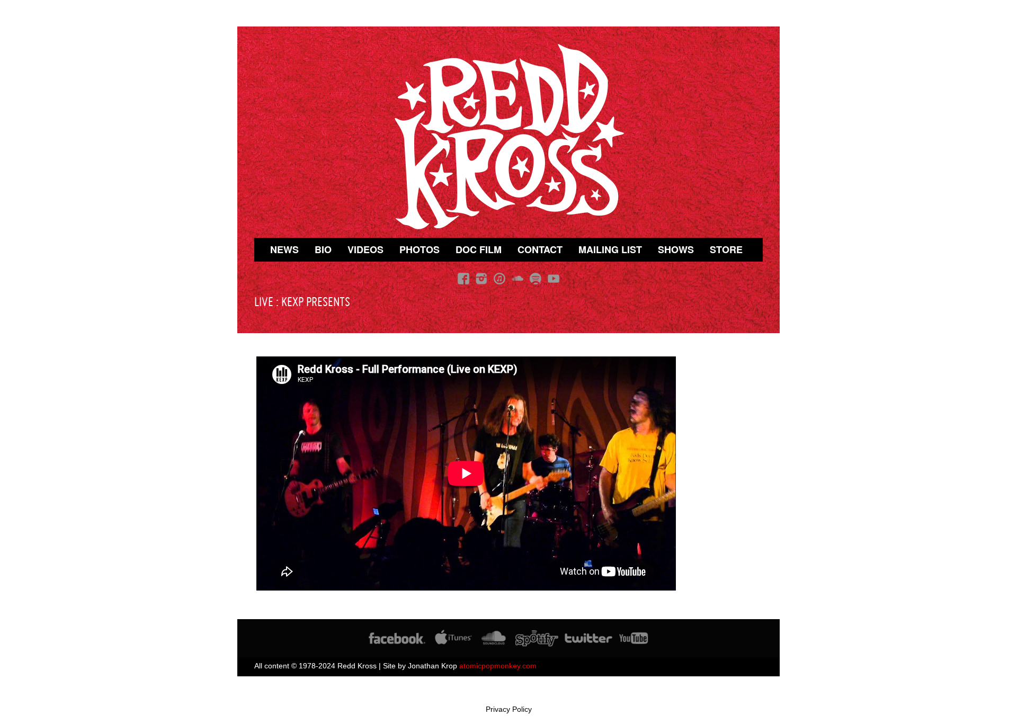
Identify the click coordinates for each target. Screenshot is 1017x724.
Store (726, 249)
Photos (419, 249)
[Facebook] (463, 278)
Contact (540, 249)
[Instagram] (481, 278)
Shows (676, 249)
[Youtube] (553, 278)
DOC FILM (479, 249)
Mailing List (610, 249)
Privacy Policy (509, 709)
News (284, 249)
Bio (323, 249)
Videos (365, 249)
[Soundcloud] (517, 278)
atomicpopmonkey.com (498, 666)
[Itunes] (499, 278)
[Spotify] (535, 278)
